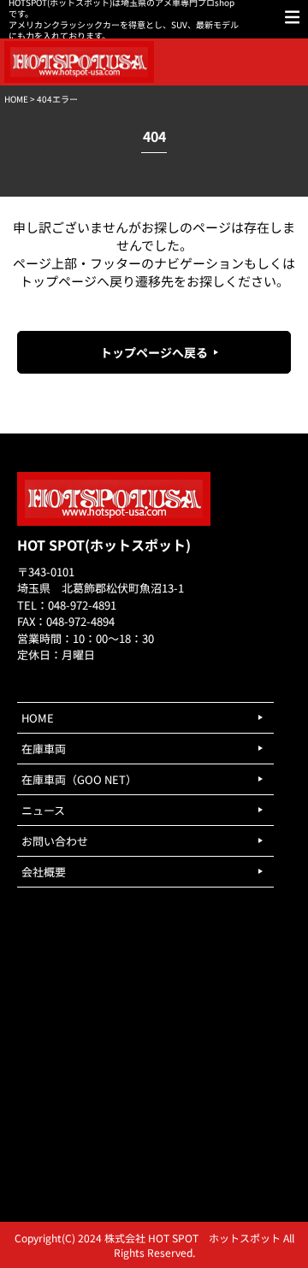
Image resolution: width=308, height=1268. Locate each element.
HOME (16, 98)
